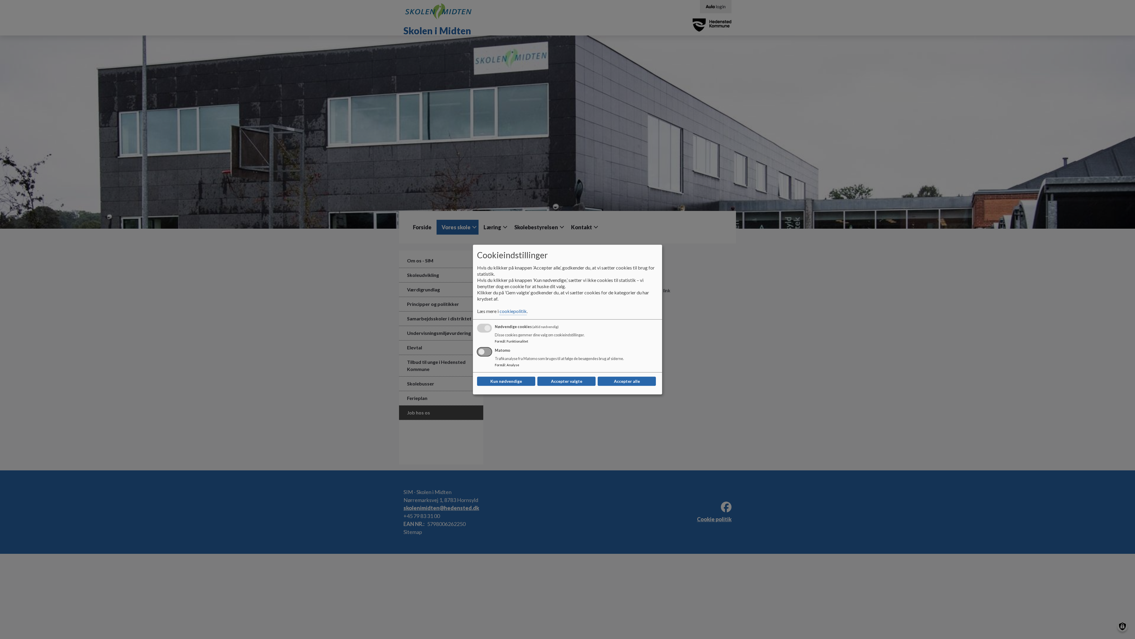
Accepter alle (627, 381)
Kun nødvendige (506, 381)
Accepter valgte (566, 381)
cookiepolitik (513, 311)
